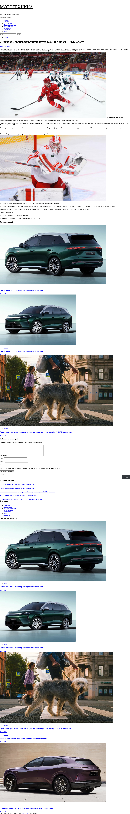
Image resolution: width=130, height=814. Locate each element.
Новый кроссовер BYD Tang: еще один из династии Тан (21, 290)
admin (2, 46)
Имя (2, 458)
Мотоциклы (7, 28)
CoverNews (25, 813)
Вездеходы (7, 21)
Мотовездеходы (8, 26)
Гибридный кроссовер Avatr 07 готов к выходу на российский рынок (21, 499)
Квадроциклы (8, 23)
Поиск (2, 474)
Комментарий (4, 455)
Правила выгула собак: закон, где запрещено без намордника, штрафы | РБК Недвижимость (36, 432)
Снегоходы (7, 29)
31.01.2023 (7, 46)
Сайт (1, 465)
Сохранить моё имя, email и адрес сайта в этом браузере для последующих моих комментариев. (31, 468)
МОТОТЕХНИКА (16, 6)
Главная (6, 20)
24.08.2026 (3, 293)
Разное (6, 31)
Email (2, 461)
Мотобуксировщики (10, 25)
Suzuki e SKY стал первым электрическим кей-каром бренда (18, 495)
